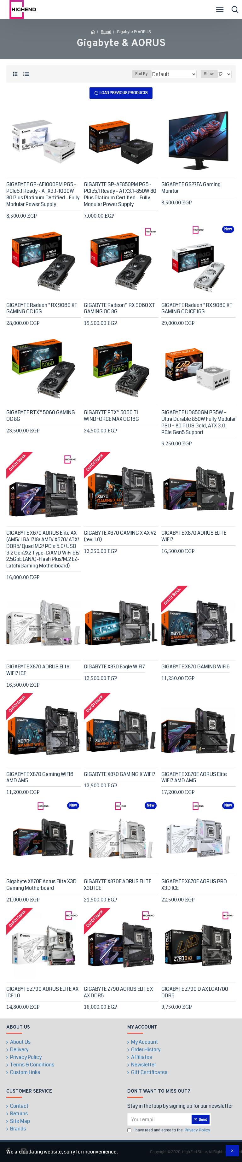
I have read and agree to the (172, 1130)
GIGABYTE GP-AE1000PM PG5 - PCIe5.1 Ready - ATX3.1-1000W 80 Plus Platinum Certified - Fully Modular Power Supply (42, 194)
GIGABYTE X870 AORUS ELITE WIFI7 (193, 536)
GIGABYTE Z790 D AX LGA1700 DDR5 (194, 992)
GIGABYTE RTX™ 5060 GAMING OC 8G (40, 416)
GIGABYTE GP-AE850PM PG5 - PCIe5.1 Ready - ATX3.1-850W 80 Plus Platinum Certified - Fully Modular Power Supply (120, 194)
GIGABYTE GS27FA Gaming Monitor (191, 188)
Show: (209, 74)
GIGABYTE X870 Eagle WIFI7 (114, 667)
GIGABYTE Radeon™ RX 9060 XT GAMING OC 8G (119, 308)
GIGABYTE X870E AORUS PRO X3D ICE (194, 885)
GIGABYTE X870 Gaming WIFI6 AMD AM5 (39, 777)
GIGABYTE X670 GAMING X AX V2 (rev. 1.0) (120, 536)
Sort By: (141, 74)
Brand (106, 32)
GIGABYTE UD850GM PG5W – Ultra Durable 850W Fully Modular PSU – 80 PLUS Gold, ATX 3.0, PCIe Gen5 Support (198, 422)
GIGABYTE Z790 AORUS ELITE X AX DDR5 (118, 992)
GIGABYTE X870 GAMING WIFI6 (195, 667)
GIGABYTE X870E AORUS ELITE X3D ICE (117, 885)
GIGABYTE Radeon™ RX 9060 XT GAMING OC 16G (42, 308)
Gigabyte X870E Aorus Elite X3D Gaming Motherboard (41, 885)
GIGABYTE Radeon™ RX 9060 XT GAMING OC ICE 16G (197, 308)
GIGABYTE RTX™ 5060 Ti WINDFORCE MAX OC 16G (111, 416)
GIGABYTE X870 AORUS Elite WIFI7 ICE (37, 670)
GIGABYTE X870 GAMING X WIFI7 (119, 774)
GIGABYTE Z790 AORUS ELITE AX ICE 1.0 (42, 992)
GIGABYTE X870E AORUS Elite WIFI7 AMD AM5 (194, 777)
